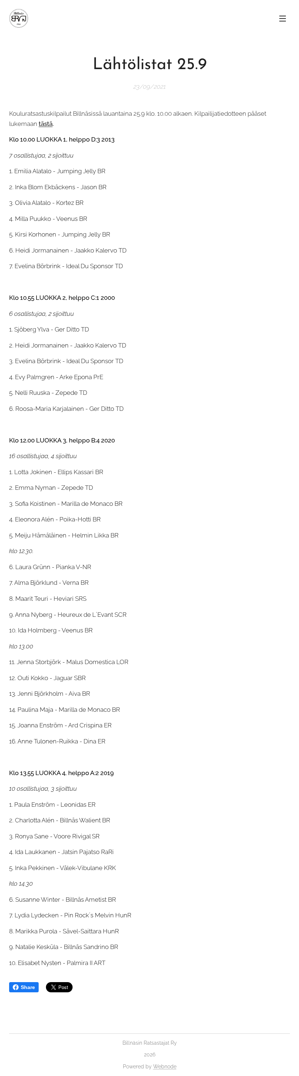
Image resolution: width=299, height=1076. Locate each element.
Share (28, 987)
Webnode (164, 1066)
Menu (282, 18)
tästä (46, 123)
